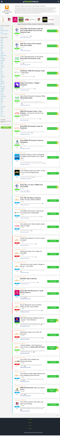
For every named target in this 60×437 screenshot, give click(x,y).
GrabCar (2, 65)
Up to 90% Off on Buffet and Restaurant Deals (29, 360)
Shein (2, 99)
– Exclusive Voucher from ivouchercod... (31, 113)
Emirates (2, 53)
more (31, 36)
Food (1, 27)
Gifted (2, 63)
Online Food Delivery (4, 30)
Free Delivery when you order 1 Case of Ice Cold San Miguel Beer (32, 171)
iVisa (1, 70)
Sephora (2, 98)
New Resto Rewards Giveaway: (32, 97)
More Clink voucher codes (24, 120)
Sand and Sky (3, 96)
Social (30, 425)
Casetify (2, 52)
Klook (2, 73)
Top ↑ (57, 415)
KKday (2, 71)
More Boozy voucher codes (24, 204)
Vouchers (30, 422)
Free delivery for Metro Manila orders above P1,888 (32, 225)
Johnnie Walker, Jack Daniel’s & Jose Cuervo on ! (32, 346)
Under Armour (3, 106)
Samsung (2, 94)
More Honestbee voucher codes (25, 395)
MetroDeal (2, 81)
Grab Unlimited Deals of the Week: (31, 57)
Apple (2, 48)
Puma (2, 93)
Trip (1, 104)
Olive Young (3, 86)
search (58, 1)
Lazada (2, 75)
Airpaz (2, 43)
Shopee (2, 101)
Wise (1, 109)
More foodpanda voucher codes (25, 298)
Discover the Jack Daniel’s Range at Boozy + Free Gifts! (32, 265)
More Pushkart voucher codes (25, 134)
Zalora (2, 112)
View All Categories (4, 33)
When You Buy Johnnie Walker (30, 198)
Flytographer (3, 58)
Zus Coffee (2, 116)
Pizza (2, 32)
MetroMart (2, 83)
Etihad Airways (3, 55)
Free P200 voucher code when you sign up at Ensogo (31, 403)
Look (1, 78)
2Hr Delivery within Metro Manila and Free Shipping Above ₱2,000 (32, 374)
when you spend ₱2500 (32, 388)
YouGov (2, 111)
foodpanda (2, 60)
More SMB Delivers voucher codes (25, 178)
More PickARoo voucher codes (25, 148)
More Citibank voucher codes (25, 164)
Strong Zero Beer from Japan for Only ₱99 (31, 252)
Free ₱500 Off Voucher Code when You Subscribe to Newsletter (31, 212)
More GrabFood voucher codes (25, 64)
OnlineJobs (3, 88)
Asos (1, 50)
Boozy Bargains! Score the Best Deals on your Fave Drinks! (30, 306)
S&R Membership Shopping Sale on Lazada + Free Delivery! (32, 319)
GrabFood (2, 66)
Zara (1, 114)
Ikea (1, 68)
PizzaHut (2, 91)
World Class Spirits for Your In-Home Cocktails (32, 239)
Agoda (2, 40)
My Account (30, 419)
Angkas (2, 47)
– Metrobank (32, 71)
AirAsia (2, 42)
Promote (30, 428)
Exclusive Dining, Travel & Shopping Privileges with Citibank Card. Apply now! (32, 156)
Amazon (2, 45)
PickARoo (2, 89)
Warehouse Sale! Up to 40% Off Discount (30, 333)
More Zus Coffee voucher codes (25, 37)
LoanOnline (3, 76)
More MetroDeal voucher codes (25, 367)
